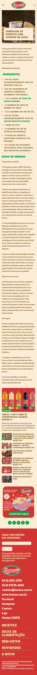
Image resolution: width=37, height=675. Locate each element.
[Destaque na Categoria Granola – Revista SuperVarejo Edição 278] (7, 445)
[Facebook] (10, 523)
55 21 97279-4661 (13, 585)
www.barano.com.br (14, 594)
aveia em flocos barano (17, 100)
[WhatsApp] (23, 523)
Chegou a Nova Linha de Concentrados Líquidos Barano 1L (15, 417)
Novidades (7, 410)
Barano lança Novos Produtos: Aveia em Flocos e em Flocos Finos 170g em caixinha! (23, 470)
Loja (4, 613)
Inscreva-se (7, 549)
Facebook (8, 599)
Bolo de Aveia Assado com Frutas (22, 451)
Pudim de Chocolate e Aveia (22, 477)
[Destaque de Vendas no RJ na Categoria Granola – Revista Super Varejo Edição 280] (7, 436)
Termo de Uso (29, 668)
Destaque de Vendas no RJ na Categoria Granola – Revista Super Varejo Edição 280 (24, 437)
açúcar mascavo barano (17, 121)
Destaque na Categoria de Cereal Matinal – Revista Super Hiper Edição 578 (23, 461)
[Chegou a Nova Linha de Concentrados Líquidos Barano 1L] (18, 400)
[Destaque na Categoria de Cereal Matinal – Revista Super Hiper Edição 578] (7, 460)
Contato (7, 608)
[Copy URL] (27, 523)
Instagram (8, 603)
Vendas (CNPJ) (11, 617)
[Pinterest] (18, 523)
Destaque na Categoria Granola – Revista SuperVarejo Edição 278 (23, 445)
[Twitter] (14, 523)
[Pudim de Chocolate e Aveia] (7, 479)
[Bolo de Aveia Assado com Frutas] (7, 453)
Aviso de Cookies (20, 668)
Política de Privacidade (8, 668)
